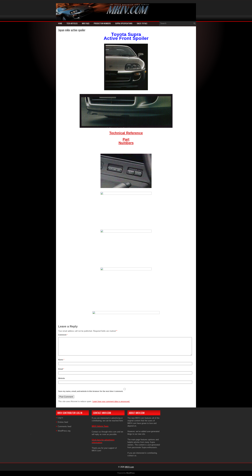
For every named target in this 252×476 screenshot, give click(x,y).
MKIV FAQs (85, 23)
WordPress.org (64, 431)
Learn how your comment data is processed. (111, 401)
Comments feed (64, 426)
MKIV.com (129, 467)
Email (61, 369)
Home (60, 23)
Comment (63, 335)
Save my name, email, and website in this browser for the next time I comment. (90, 391)
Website (61, 378)
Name (61, 360)
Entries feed (63, 422)
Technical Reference (126, 133)
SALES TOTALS (142, 23)
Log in (60, 418)
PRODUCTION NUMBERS (102, 23)
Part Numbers (126, 141)
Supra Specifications (123, 23)
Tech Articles (72, 23)
